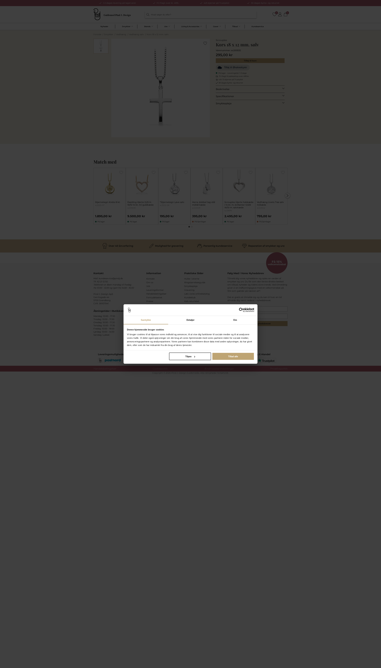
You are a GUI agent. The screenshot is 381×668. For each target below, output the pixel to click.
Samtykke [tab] (146, 320)
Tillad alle (233, 356)
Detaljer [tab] (190, 320)
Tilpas (188, 356)
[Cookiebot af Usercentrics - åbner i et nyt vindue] (241, 310)
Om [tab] (235, 320)
